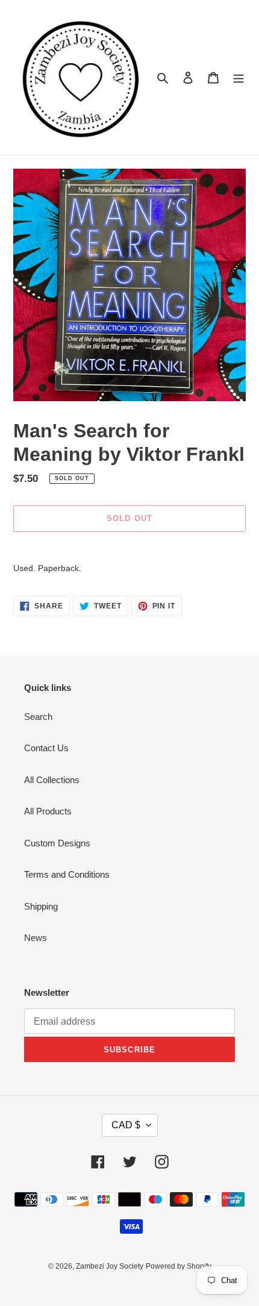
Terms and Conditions (67, 874)
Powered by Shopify (178, 1266)
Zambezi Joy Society (109, 1266)
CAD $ (125, 1125)
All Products (48, 811)
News (35, 938)
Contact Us (46, 748)
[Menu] (238, 77)
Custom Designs (57, 843)
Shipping (41, 906)
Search (38, 716)
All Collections (52, 780)
